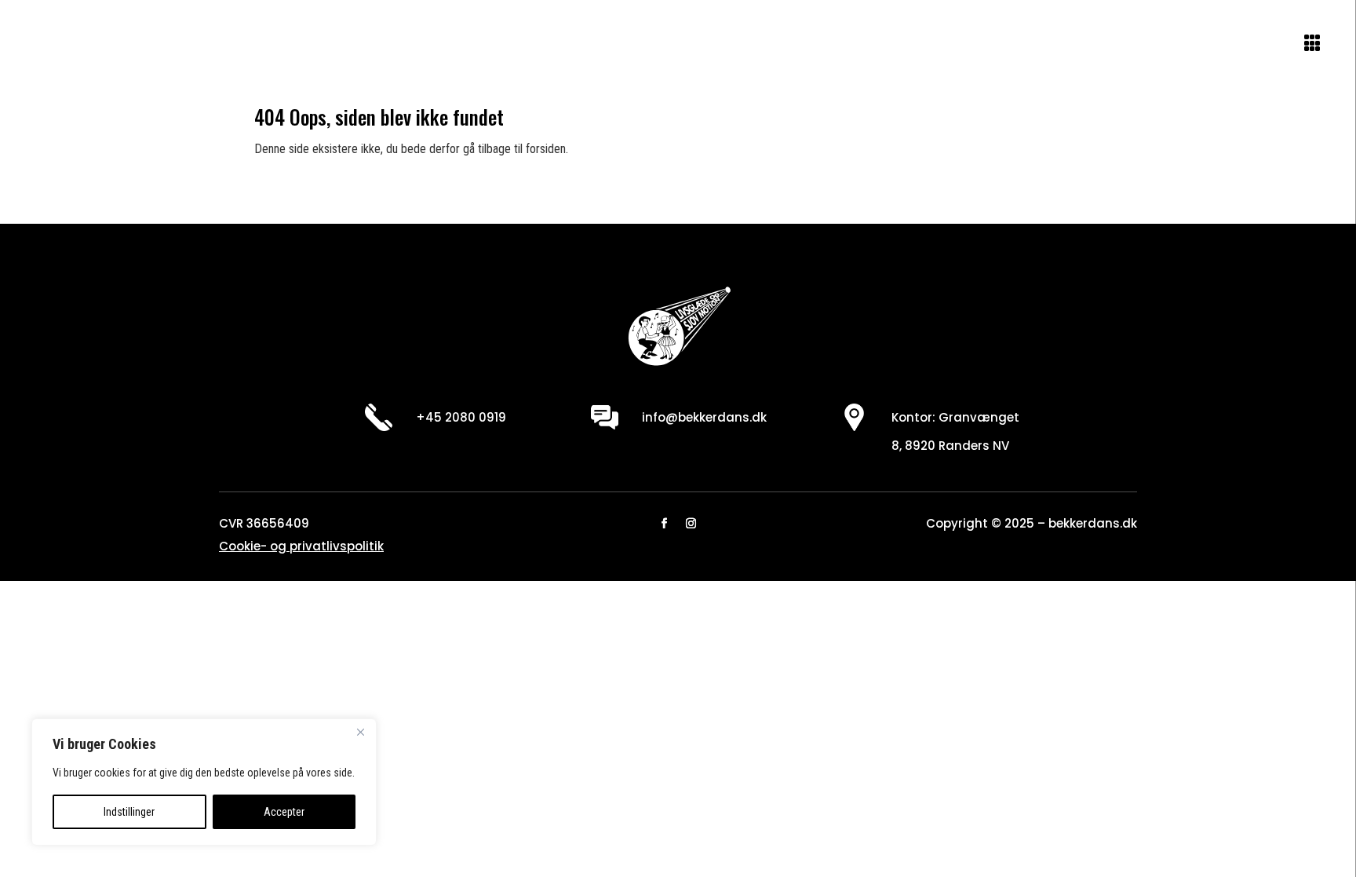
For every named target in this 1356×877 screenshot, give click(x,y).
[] (1270, 57)
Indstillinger (129, 812)
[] (1226, 57)
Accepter (284, 812)
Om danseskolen (97, 46)
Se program (218, 46)
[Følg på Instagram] (691, 523)
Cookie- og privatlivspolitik (301, 546)
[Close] (360, 731)
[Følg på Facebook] (664, 523)
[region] (204, 782)
